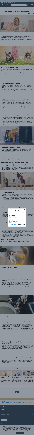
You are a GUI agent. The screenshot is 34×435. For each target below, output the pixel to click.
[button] (24, 209)
